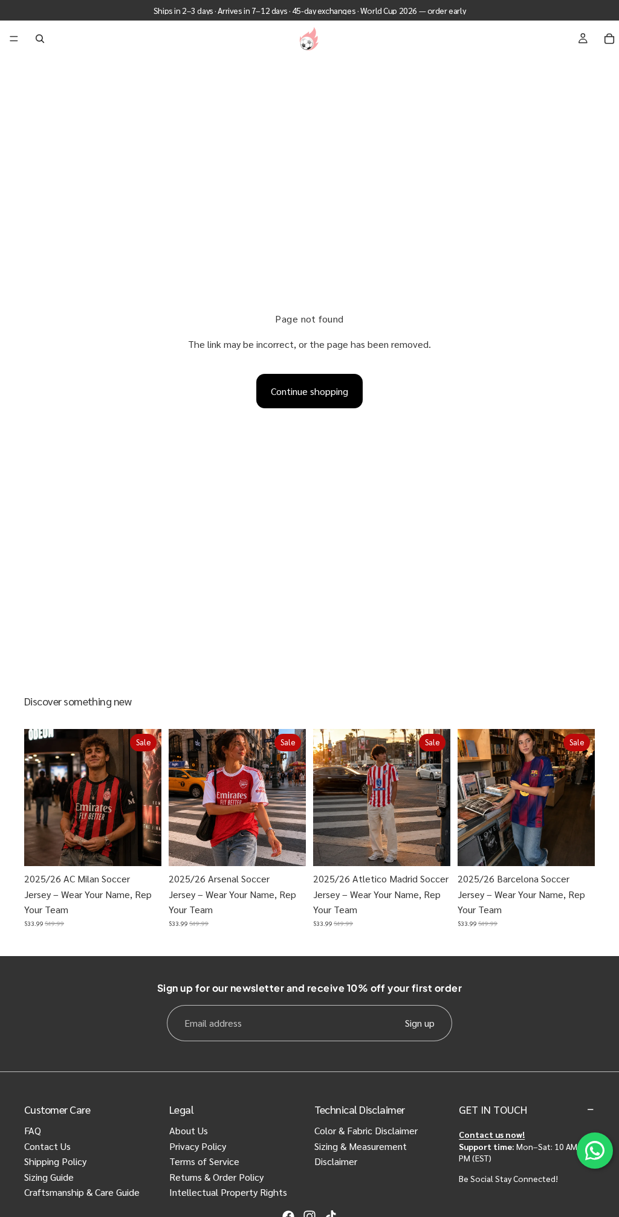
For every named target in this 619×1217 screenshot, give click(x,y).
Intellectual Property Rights (228, 1192)
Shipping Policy (55, 1161)
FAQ (32, 1130)
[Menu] (14, 39)
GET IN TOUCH (493, 1109)
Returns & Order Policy (216, 1176)
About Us (188, 1130)
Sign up (420, 1022)
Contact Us (47, 1146)
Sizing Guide (49, 1176)
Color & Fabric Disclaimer (366, 1130)
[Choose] (143, 847)
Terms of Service (204, 1161)
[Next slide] (148, 798)
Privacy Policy (197, 1146)
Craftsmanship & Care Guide (82, 1192)
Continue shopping (309, 391)
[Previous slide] (37, 798)
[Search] (40, 38)
